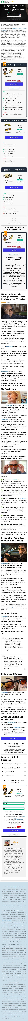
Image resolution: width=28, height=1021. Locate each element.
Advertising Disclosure (6, 920)
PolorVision (9, 346)
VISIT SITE (13, 84)
